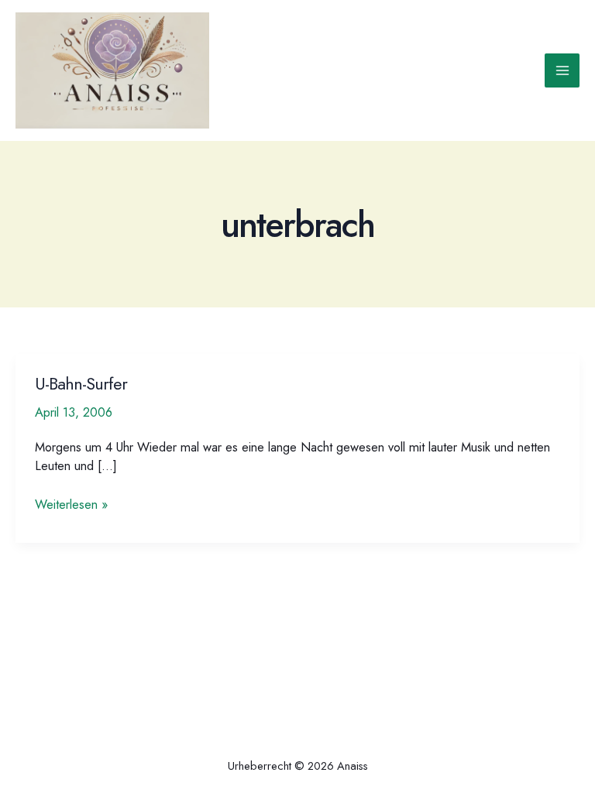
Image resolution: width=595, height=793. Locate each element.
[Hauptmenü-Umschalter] (562, 70)
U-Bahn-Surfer (81, 384)
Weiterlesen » (71, 504)
